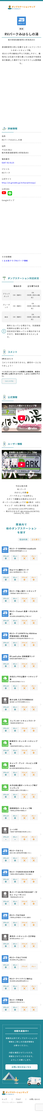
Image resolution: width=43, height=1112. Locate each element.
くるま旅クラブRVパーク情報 (15, 260)
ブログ (18, 1099)
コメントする (9, 381)
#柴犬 (31, 502)
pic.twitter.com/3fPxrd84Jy (21, 508)
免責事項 (19, 1102)
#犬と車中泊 (19, 505)
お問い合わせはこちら (21, 1067)
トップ (4, 1099)
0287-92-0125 (8, 162)
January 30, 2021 (21, 513)
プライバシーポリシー (9, 1102)
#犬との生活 (32, 505)
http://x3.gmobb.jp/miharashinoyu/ (19, 182)
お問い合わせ (34, 1099)
